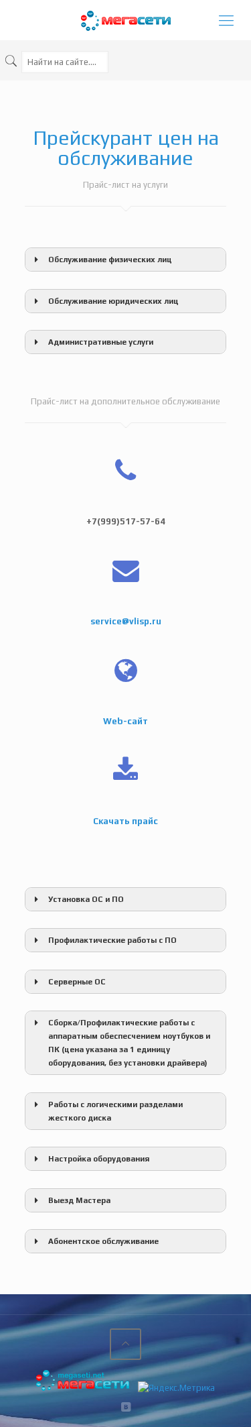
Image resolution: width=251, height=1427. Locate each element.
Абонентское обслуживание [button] (103, 1241)
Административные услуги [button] (100, 342)
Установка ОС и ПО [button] (86, 899)
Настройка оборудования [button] (98, 1158)
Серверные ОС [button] (77, 981)
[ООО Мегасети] (125, 20)
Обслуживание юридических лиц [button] (113, 301)
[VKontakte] (125, 1406)
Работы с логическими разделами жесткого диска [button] (115, 1111)
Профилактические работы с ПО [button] (112, 940)
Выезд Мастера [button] (79, 1200)
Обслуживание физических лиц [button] (110, 259)
